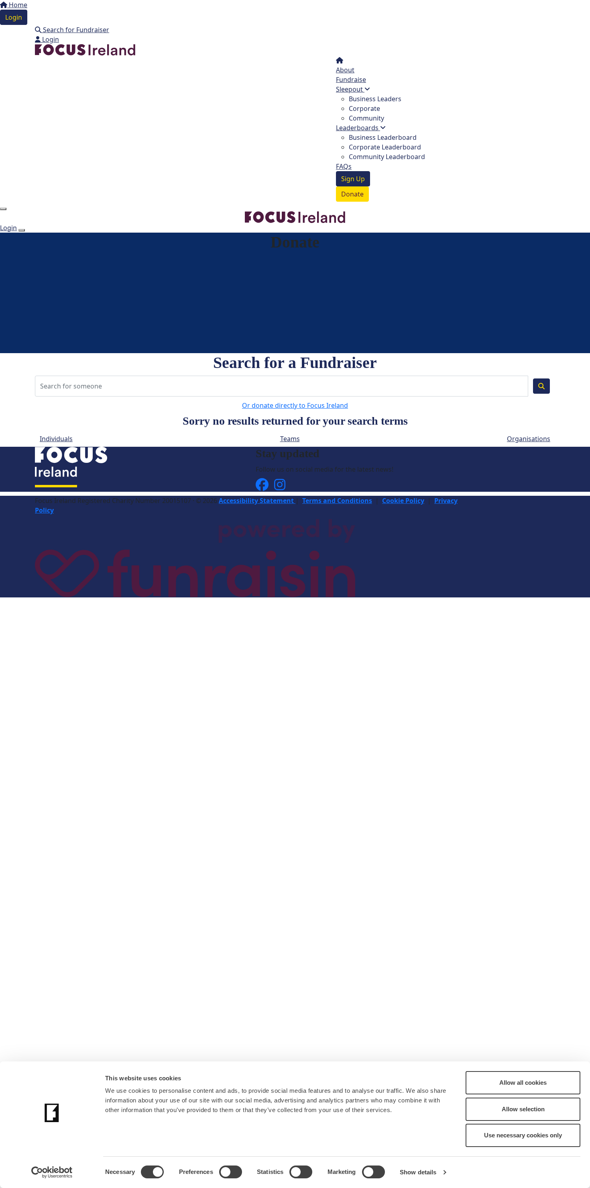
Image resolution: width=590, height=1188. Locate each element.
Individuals (56, 438)
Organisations (528, 438)
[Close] (21, 230)
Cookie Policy (403, 500)
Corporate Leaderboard (385, 147)
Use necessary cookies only (523, 1135)
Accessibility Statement (257, 500)
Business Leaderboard (383, 137)
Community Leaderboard (387, 156)
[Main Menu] (3, 209)
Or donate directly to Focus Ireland (295, 405)
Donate (352, 194)
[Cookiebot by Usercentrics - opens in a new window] (52, 1172)
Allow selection (523, 1109)
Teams (290, 438)
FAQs (344, 166)
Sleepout (350, 89)
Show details (418, 1172)
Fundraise (351, 79)
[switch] (230, 1172)
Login (13, 17)
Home (17, 4)
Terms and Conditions (337, 500)
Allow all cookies (523, 1082)
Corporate (364, 108)
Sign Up (353, 178)
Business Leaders (375, 98)
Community (366, 118)
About (345, 69)
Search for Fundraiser (75, 29)
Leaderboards (358, 127)
